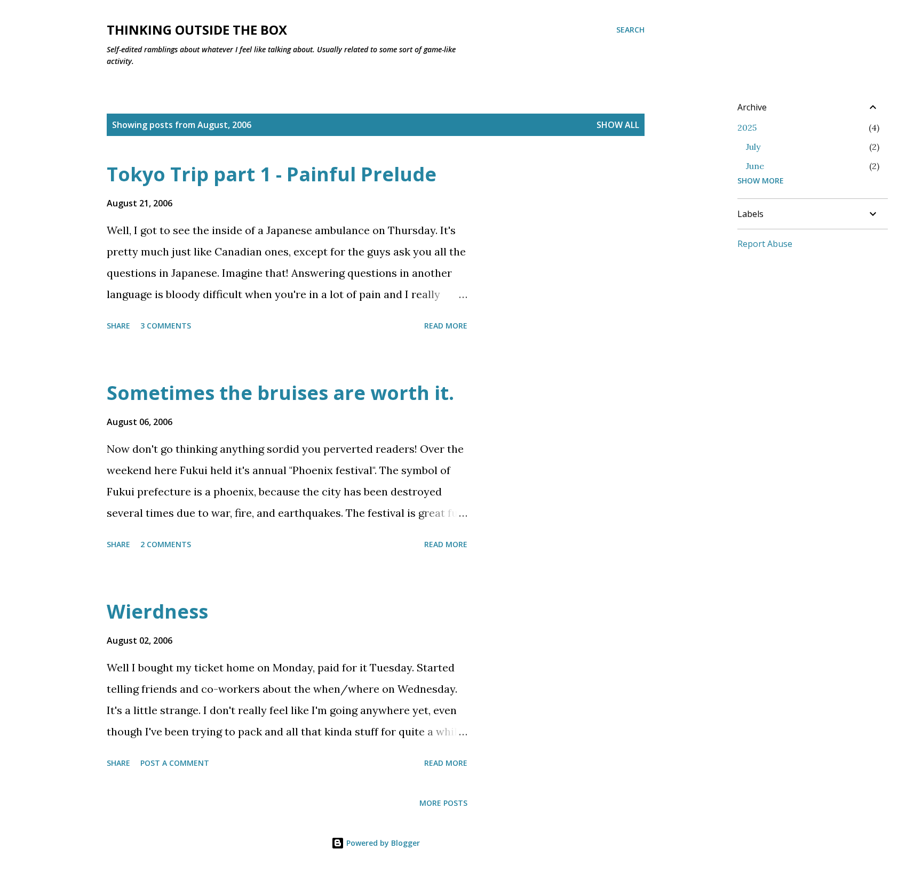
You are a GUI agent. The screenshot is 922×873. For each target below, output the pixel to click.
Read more (445, 326)
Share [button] (118, 326)
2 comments (165, 544)
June (755, 166)
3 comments (165, 326)
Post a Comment (174, 763)
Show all (618, 125)
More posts (443, 803)
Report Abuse (764, 244)
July (753, 146)
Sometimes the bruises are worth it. (280, 393)
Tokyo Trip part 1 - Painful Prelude (271, 174)
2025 (747, 127)
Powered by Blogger (382, 843)
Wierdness (157, 611)
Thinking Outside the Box (197, 29)
